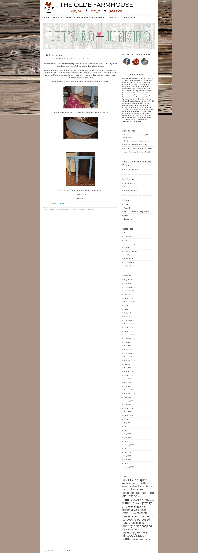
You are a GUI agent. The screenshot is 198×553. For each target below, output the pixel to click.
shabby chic (131, 526)
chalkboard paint (136, 486)
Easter (126, 240)
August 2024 (128, 280)
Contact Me (128, 219)
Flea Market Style (130, 183)
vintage (127, 535)
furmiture (150, 500)
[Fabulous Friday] (52, 55)
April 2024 (127, 283)
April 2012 (127, 459)
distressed (59, 209)
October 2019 (128, 327)
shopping (146, 526)
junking (132, 506)
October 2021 (128, 305)
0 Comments (85, 58)
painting (74, 209)
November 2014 (129, 404)
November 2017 (129, 357)
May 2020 (127, 313)
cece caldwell (142, 483)
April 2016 (127, 386)
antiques (141, 480)
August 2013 (128, 423)
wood (136, 539)
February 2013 (129, 445)
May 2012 (127, 456)
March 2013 (128, 441)
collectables (135, 489)
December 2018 (129, 335)
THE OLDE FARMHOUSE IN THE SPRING (138, 148)
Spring (126, 529)
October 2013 (128, 419)
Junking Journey (129, 244)
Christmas (149, 486)
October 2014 (128, 408)
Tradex (137, 529)
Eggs (139, 496)
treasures (129, 532)
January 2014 (128, 415)
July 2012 (127, 448)
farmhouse (130, 499)
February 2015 (129, 401)
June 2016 (127, 379)
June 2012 (127, 452)
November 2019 (129, 324)
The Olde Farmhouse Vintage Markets (136, 212)
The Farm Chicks (130, 187)
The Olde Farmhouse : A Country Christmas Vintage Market (137, 136)
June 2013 (127, 430)
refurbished (142, 516)
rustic (126, 522)
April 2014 (127, 412)
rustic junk (137, 522)
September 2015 (129, 393)
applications (126, 483)
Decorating (127, 236)
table (131, 529)
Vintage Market (129, 266)
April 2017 (127, 368)
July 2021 (127, 309)
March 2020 (128, 316)
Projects (65, 58)
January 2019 (128, 331)
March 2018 (128, 349)
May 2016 (127, 382)
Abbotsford (128, 480)
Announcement (129, 233)
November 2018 (129, 338)
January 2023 (128, 298)
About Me (127, 208)
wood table (91, 209)
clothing (125, 490)
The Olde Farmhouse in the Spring (135, 145)
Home (126, 204)
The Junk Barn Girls (130, 190)
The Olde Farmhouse (131, 169)
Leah (60, 58)
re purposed (82, 209)
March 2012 (128, 463)
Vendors (126, 215)
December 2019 (129, 320)
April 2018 (127, 346)
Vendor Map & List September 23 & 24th (137, 152)
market (127, 513)
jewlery (124, 507)
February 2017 (129, 371)
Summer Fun (128, 258)
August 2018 (128, 342)
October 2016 (128, 375)
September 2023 (129, 291)
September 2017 (129, 360)
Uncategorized (129, 262)
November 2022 (129, 302)
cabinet (134, 483)
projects (127, 516)
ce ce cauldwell (49, 209)
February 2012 (129, 467)
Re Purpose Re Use (74, 58)
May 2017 (127, 364)
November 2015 (129, 390)
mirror (134, 513)
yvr (149, 539)
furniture (67, 209)
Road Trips (127, 255)
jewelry (147, 503)
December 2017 (129, 353)
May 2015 (127, 397)
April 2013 (127, 437)
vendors (141, 532)
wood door (143, 539)
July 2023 (127, 294)
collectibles (130, 493)
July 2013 (127, 426)
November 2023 (129, 287)
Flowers (142, 499)
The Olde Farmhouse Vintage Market (136, 141)
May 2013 (127, 434)
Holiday (138, 503)
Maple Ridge (139, 510)
